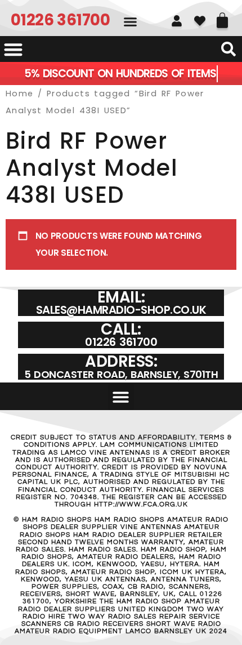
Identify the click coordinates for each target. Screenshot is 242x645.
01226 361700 (60, 20)
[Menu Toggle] (13, 49)
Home (20, 93)
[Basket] (222, 16)
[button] (130, 22)
